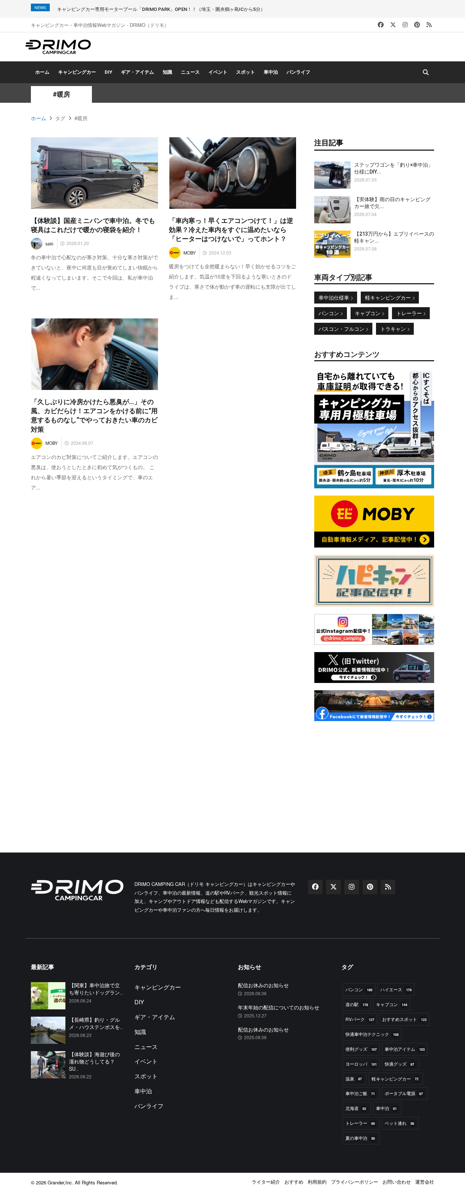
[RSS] (429, 24)
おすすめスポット (404, 1019)
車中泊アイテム (405, 1049)
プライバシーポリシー (354, 1181)
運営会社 (424, 1181)
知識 (167, 72)
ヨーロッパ (361, 1064)
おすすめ (293, 1181)
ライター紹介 (266, 1181)
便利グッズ (361, 1049)
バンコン (329, 313)
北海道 (355, 1108)
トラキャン (393, 328)
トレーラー (409, 313)
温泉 (353, 1078)
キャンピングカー (77, 72)
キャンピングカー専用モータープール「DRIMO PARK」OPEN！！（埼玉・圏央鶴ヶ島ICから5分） (161, 9)
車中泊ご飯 (360, 1093)
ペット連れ (399, 1123)
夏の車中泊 (360, 1138)
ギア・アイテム (137, 72)
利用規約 (317, 1181)
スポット (245, 72)
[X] (393, 24)
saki (49, 243)
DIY (108, 72)
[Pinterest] (417, 24)
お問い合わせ (397, 1181)
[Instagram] (405, 24)
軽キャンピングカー (388, 297)
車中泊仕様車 (335, 297)
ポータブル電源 (404, 1093)
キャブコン (368, 313)
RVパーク (359, 1019)
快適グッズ (399, 1064)
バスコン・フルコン (342, 328)
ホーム (42, 72)
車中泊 (271, 72)
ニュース (190, 72)
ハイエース (396, 989)
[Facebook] (381, 24)
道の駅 (356, 1004)
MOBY (189, 252)
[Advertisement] (374, 773)
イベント (218, 72)
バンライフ (298, 72)
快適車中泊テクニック (372, 1034)
